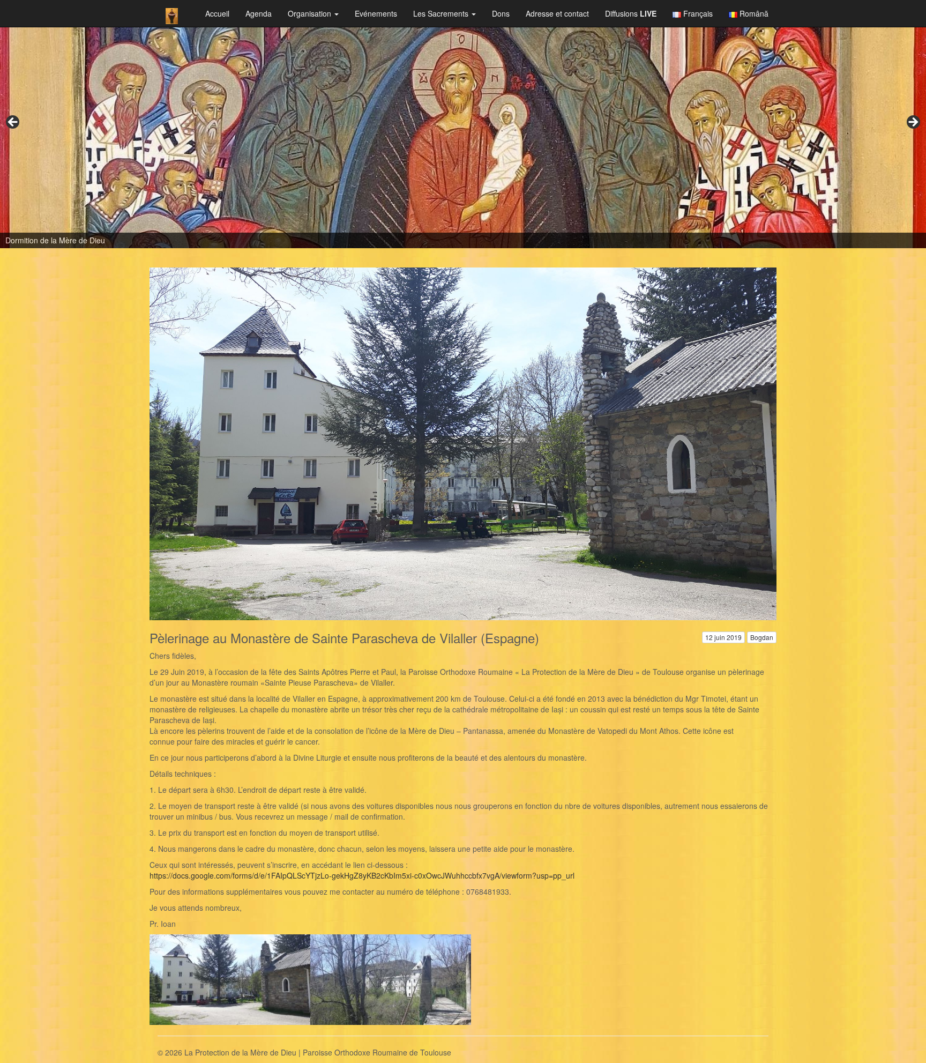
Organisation (310, 13)
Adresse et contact (557, 13)
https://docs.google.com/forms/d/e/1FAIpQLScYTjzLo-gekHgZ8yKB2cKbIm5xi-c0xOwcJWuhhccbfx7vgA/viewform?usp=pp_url (362, 875)
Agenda (258, 13)
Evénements (376, 13)
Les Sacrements (442, 13)
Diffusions (630, 13)
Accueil (217, 13)
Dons (501, 13)
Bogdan (761, 637)
